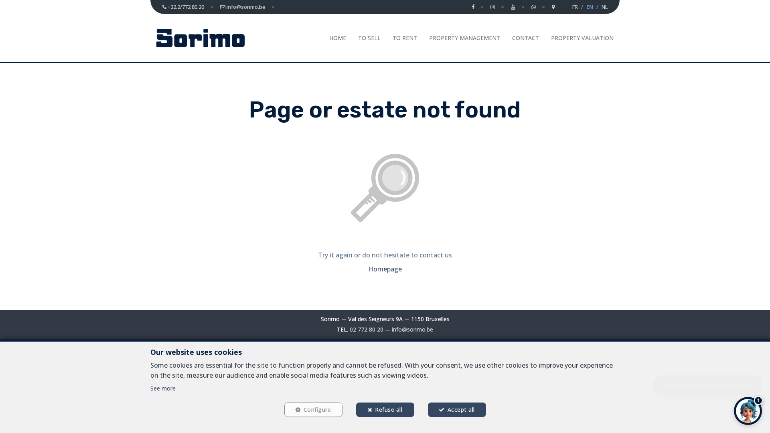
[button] (748, 411)
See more (163, 388)
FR (575, 6)
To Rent (405, 38)
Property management (464, 38)
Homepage (385, 269)
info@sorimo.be (412, 329)
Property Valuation (582, 38)
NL (605, 6)
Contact (525, 38)
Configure (317, 409)
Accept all (461, 409)
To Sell (369, 38)
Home (337, 38)
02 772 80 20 (366, 329)
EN (589, 6)
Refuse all (388, 409)
